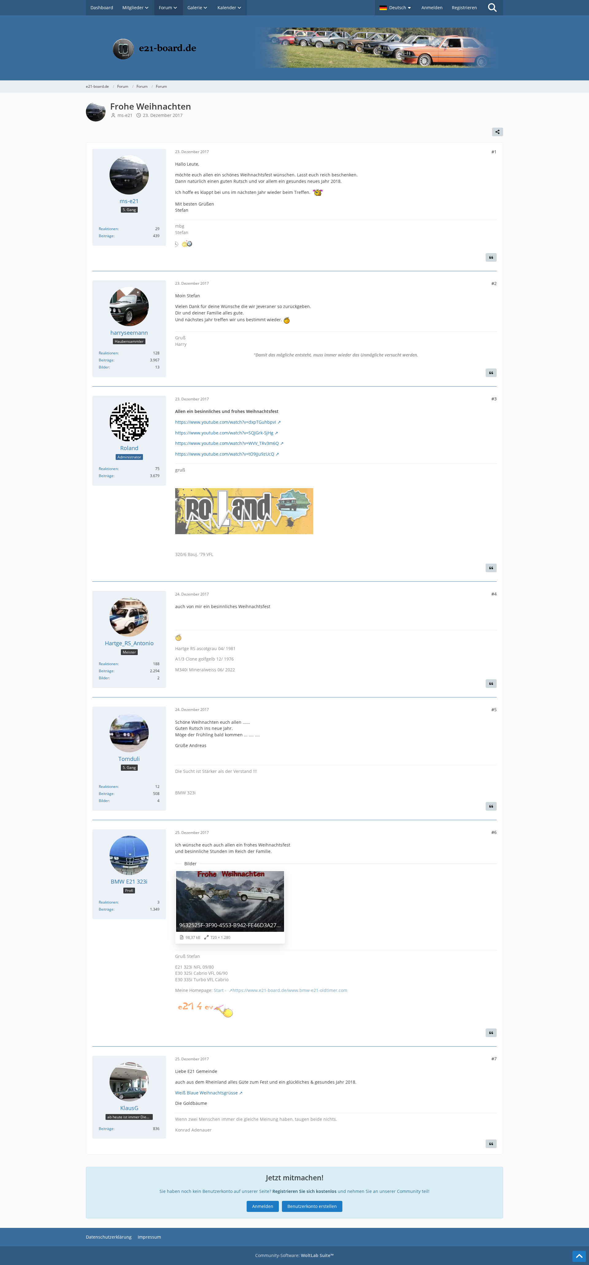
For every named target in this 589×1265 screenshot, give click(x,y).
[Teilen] (497, 132)
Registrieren (464, 7)
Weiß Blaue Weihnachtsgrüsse (206, 1093)
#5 (494, 709)
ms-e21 (125, 115)
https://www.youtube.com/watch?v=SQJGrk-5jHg (224, 433)
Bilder (104, 367)
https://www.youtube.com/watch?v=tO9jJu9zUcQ (224, 454)
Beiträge (106, 235)
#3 (494, 399)
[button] (396, 7)
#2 (494, 283)
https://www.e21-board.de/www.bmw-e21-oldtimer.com (290, 990)
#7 (494, 1059)
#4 (494, 594)
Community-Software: (294, 1255)
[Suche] (492, 7)
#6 (494, 832)
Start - (221, 990)
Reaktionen (108, 228)
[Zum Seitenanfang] (579, 1256)
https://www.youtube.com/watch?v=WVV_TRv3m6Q (227, 443)
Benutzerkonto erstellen (312, 1206)
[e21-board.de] (294, 48)
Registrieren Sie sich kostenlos (304, 1191)
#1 (494, 152)
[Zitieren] (491, 257)
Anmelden (432, 7)
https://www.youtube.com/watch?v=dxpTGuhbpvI (225, 422)
